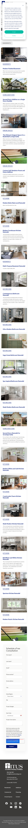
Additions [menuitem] (18, 787)
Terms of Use (17, 822)
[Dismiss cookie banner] (22, 5)
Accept (14, 31)
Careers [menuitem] (18, 796)
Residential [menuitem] (7, 787)
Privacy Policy (10, 822)
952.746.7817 (10, 772)
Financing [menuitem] (18, 792)
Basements (7, 43)
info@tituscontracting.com (14, 774)
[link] (14, 766)
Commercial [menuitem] (8, 792)
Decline (14, 35)
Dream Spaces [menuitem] (8, 796)
